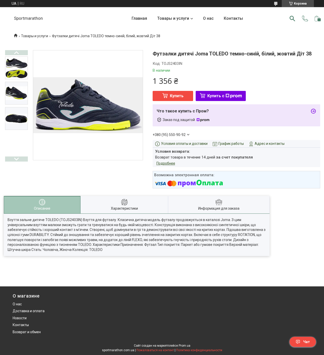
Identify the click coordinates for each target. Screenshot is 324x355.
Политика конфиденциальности (199, 350)
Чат (306, 342)
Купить (177, 95)
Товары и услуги (173, 18)
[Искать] (292, 18)
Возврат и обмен (27, 332)
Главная (139, 18)
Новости (20, 318)
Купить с (215, 95)
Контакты (233, 18)
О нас (208, 18)
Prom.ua (184, 345)
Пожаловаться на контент (155, 350)
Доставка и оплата (29, 311)
